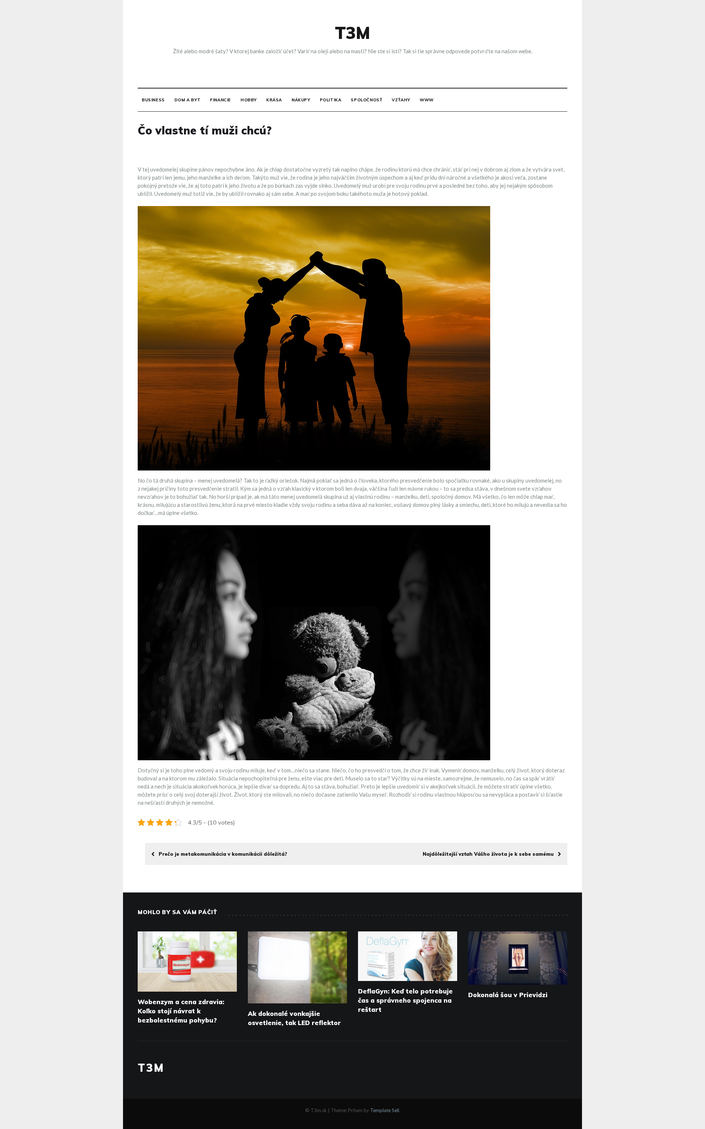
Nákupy (301, 99)
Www (427, 99)
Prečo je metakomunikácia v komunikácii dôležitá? (223, 854)
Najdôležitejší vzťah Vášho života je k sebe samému (488, 854)
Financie (220, 99)
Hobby (249, 99)
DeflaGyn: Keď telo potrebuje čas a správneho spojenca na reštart (405, 1000)
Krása (274, 99)
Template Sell (384, 1110)
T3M (352, 32)
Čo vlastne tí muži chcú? (205, 130)
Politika (330, 99)
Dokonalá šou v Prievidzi (507, 995)
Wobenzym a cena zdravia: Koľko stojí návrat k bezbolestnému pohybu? (181, 1011)
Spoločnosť (366, 99)
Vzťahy (401, 99)
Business (153, 99)
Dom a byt (187, 99)
